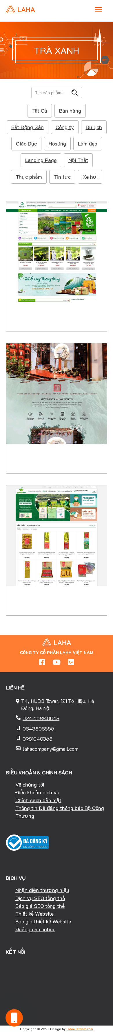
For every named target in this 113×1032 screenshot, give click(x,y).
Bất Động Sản (27, 127)
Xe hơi (90, 176)
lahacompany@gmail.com (51, 748)
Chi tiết (57, 296)
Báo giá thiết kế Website (43, 921)
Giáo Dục (26, 143)
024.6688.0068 (41, 718)
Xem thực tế (56, 314)
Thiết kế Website (34, 913)
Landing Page (41, 160)
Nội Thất (78, 160)
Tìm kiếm (75, 92)
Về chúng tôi (29, 784)
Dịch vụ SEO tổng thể (40, 898)
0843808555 (38, 728)
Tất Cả (39, 110)
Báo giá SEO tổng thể (40, 905)
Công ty (65, 127)
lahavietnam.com (80, 1029)
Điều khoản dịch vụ (37, 792)
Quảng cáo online (35, 929)
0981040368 (37, 738)
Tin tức (62, 176)
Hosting (57, 143)
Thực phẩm (29, 176)
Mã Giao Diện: (57, 255)
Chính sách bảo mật (38, 800)
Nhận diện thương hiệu (42, 889)
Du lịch (94, 127)
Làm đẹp (87, 143)
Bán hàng (70, 110)
